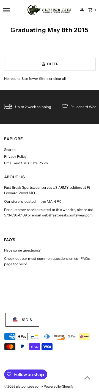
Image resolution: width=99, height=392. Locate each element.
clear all (59, 79)
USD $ (26, 320)
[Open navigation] (13, 10)
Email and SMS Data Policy (26, 163)
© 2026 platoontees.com (23, 386)
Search (10, 150)
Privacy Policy (15, 156)
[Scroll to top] (87, 377)
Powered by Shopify (58, 386)
